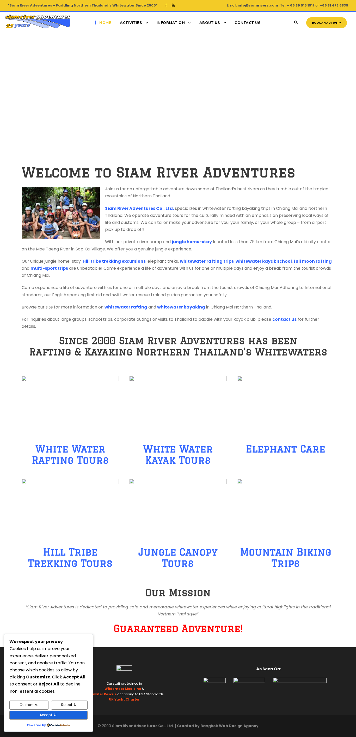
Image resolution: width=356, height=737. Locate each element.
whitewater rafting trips (207, 261)
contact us (284, 319)
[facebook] (166, 5)
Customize (29, 704)
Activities (131, 22)
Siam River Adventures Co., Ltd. (139, 208)
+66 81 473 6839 (334, 5)
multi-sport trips (49, 268)
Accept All (48, 715)
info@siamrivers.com (258, 5)
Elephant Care (285, 449)
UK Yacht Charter (124, 699)
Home (105, 22)
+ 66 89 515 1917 (301, 5)
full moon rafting (313, 261)
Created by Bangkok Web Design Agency (218, 725)
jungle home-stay (192, 242)
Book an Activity (326, 23)
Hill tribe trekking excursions (114, 261)
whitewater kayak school (264, 261)
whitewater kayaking (181, 307)
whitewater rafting (126, 307)
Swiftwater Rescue (100, 694)
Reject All (69, 704)
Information (171, 22)
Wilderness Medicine (123, 688)
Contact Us (248, 22)
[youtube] (173, 5)
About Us (209, 22)
